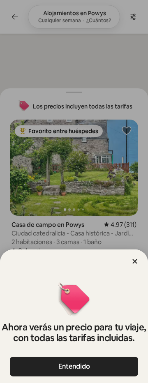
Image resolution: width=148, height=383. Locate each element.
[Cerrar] (135, 261)
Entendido (74, 366)
